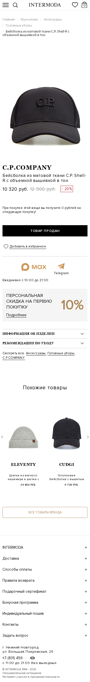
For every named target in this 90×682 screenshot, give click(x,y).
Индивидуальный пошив (23, 613)
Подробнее (16, 315)
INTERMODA (12, 547)
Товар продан (45, 231)
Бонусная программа (20, 602)
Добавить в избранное (28, 246)
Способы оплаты (17, 569)
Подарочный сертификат (24, 591)
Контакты (10, 624)
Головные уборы (61, 353)
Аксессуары (36, 353)
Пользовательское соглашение (21, 673)
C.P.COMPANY (27, 167)
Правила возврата (18, 580)
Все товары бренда (45, 512)
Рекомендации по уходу (28, 343)
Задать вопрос (15, 635)
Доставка (10, 558)
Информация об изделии (28, 333)
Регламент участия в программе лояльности (31, 676)
